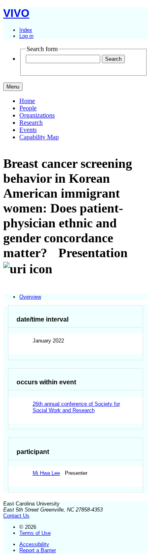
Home (27, 100)
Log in (26, 36)
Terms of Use (35, 533)
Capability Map (39, 137)
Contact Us (16, 516)
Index (25, 30)
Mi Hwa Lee (46, 473)
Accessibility (34, 544)
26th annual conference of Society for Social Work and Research (76, 407)
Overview (30, 297)
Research (31, 122)
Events (28, 129)
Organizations (37, 115)
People (28, 108)
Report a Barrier (37, 550)
